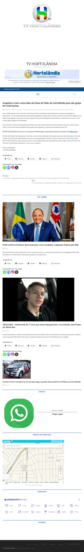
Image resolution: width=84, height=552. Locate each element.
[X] (16, 167)
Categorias (52, 544)
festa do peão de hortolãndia (22, 109)
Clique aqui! (57, 414)
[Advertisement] (42, 44)
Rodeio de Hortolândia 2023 (65, 109)
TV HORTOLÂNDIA (41, 64)
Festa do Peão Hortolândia (73, 544)
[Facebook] (8, 167)
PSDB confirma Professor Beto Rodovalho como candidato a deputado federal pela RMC (41, 245)
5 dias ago (6, 331)
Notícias (36, 544)
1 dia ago (6, 248)
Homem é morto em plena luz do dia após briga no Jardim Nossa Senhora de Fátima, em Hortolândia (42, 382)
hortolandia (53, 109)
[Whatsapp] (4, 167)
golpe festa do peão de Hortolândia (40, 109)
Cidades (61, 544)
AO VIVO (44, 544)
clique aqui (73, 131)
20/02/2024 (7, 109)
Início (28, 544)
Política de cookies (50, 82)
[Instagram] (12, 167)
